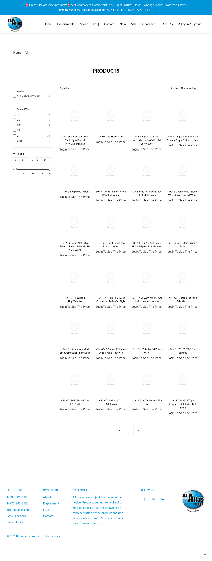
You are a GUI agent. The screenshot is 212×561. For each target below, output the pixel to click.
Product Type (23, 109)
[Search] (171, 24)
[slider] (15, 169)
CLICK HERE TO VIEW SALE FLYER (133, 9)
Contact (109, 24)
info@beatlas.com (18, 509)
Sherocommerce (54, 535)
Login (63, 149)
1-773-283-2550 (17, 503)
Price (21, 153)
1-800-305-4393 (17, 497)
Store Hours (15, 522)
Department (51, 503)
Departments (65, 24)
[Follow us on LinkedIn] (162, 499)
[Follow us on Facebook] (144, 499)
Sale (134, 24)
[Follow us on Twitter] (153, 499)
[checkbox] (32, 96)
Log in (185, 24)
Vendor (20, 91)
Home (48, 24)
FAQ (96, 24)
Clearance (148, 24)
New (123, 24)
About (84, 24)
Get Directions (16, 516)
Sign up (196, 24)
